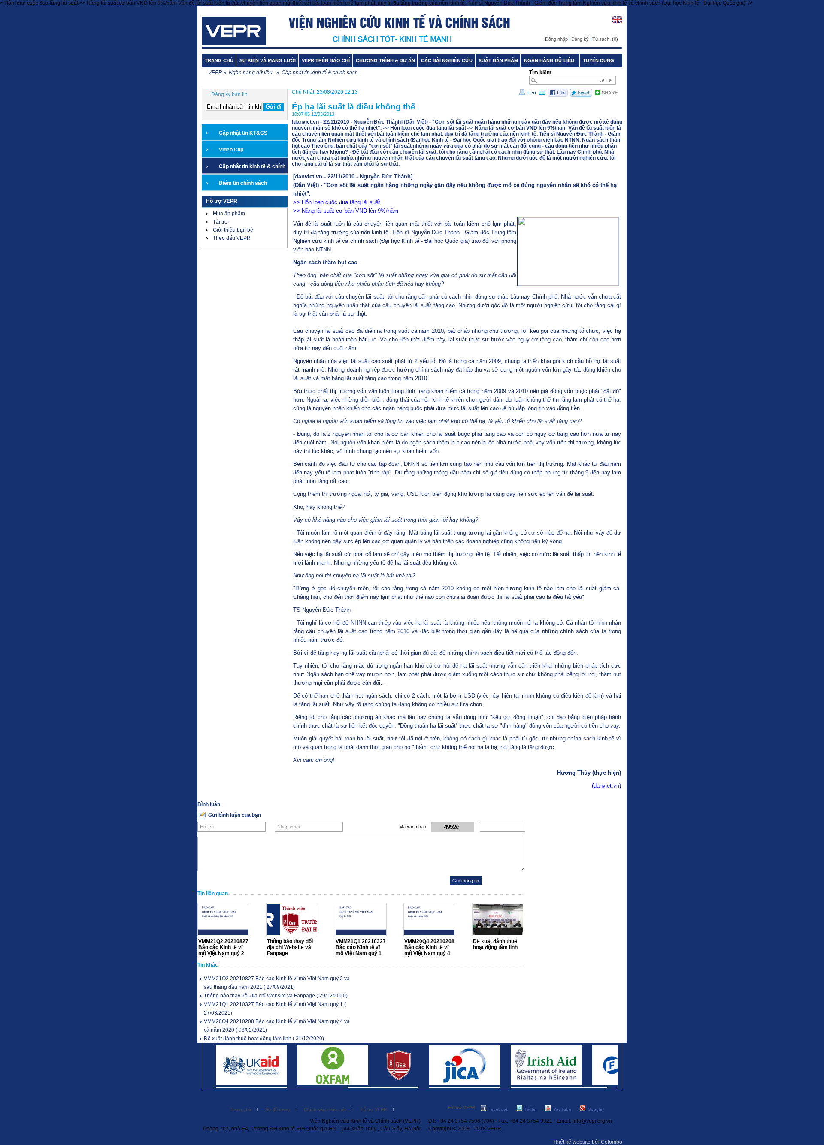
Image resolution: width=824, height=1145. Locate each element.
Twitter (530, 1109)
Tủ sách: (605, 39)
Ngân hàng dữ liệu (252, 72)
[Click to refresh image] (452, 827)
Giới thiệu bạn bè (233, 230)
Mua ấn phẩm (229, 214)
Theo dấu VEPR (232, 238)
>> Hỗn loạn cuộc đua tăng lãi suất (336, 202)
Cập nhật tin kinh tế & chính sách (320, 72)
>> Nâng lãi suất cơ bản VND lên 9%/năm (345, 211)
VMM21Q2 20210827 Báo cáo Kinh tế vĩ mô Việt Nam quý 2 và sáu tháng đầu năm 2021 (223, 953)
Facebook (498, 1109)
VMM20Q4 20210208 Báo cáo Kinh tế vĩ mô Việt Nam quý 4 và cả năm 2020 (429, 950)
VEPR (215, 72)
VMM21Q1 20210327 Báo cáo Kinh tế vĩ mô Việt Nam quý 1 (361, 947)
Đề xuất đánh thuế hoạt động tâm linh (495, 944)
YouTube (562, 1109)
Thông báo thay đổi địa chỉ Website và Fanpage (290, 947)
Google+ (596, 1109)
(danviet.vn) (606, 785)
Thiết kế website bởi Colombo (587, 1142)
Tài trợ (220, 222)
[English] (617, 23)
